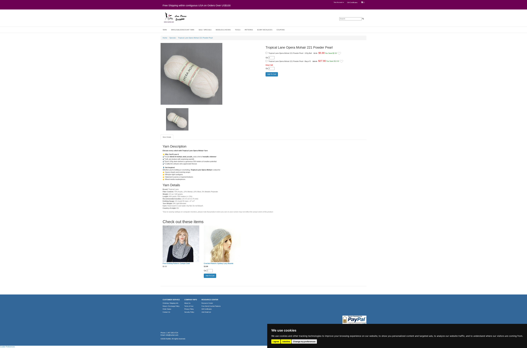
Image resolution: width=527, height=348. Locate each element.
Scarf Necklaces (264, 30)
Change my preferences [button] (304, 341)
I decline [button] (286, 341)
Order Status (167, 309)
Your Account (338, 2)
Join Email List (206, 312)
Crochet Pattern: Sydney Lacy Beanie (218, 263)
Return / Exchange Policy (171, 306)
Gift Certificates (352, 2)
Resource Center (207, 303)
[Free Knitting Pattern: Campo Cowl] (181, 243)
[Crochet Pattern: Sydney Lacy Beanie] (222, 243)
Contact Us (166, 312)
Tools (237, 30)
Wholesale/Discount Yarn (182, 30)
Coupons (281, 30)
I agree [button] (276, 341)
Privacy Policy (189, 309)
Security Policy (189, 312)
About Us (187, 303)
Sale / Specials (205, 30)
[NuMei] (175, 18)
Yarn (165, 30)
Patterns (249, 30)
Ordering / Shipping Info (170, 303)
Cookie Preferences (7, 347)
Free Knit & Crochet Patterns (211, 306)
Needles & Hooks (223, 30)
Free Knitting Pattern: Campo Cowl (176, 263)
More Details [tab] (167, 137)
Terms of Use (188, 306)
